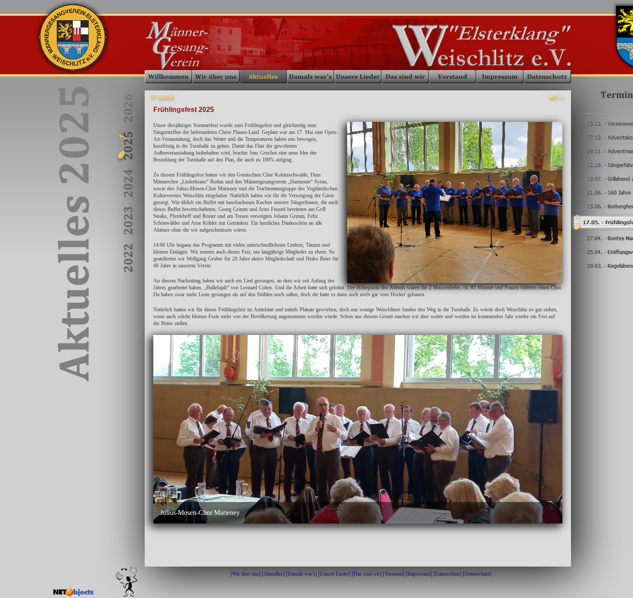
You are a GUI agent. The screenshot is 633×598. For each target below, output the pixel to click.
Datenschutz (447, 574)
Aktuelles (273, 574)
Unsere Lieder (334, 574)
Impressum (418, 574)
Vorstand (394, 574)
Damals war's (301, 574)
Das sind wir (367, 574)
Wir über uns (245, 574)
